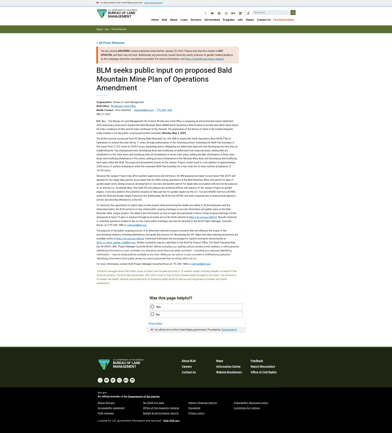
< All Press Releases (110, 43)
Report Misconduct (263, 366)
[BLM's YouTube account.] (212, 12)
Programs (229, 19)
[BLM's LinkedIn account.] (240, 12)
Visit (164, 19)
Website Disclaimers (229, 372)
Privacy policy (196, 413)
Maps (219, 360)
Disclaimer (194, 407)
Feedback (257, 360)
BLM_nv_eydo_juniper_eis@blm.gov (116, 242)
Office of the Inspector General (161, 407)
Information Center (228, 366)
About (173, 19)
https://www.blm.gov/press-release (204, 58)
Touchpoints (228, 329)
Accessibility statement (111, 407)
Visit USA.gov (171, 420)
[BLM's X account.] (205, 11)
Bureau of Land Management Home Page (120, 13)
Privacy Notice (155, 323)
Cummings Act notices (247, 407)
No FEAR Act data (153, 402)
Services (196, 19)
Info (240, 19)
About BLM (189, 360)
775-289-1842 (164, 110)
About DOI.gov (106, 402)
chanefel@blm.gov (144, 110)
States (250, 19)
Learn (184, 19)
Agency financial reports (202, 402)
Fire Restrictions (284, 19)
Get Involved (212, 19)
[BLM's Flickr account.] (233, 11)
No (158, 314)
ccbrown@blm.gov (137, 225)
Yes (158, 307)
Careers (187, 366)
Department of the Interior (144, 396)
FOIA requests (106, 413)
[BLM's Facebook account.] (219, 12)
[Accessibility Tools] (248, 13)
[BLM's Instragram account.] (226, 12)
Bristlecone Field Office (123, 106)
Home (155, 19)
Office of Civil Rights (264, 372)
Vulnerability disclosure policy (251, 402)
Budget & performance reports (161, 413)
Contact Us (264, 19)
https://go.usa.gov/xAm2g (203, 217)
